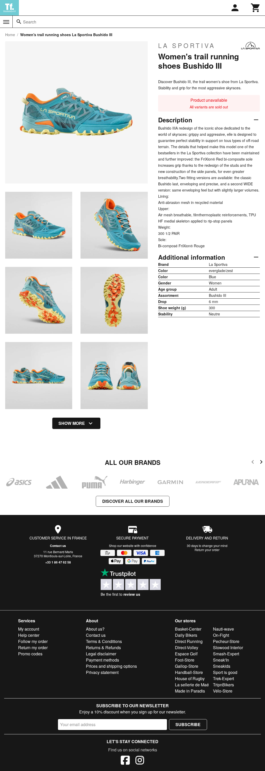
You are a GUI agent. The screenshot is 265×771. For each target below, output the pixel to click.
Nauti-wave (223, 629)
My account (28, 629)
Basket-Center (188, 629)
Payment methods (102, 660)
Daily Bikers (186, 635)
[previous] (252, 462)
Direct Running (189, 641)
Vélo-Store (222, 691)
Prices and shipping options (111, 666)
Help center (28, 635)
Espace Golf (186, 654)
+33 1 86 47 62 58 (58, 562)
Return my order (33, 647)
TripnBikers (223, 685)
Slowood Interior (228, 647)
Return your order (207, 549)
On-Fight (221, 635)
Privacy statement (102, 672)
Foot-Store (184, 660)
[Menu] (6, 22)
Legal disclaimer (101, 654)
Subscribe (188, 724)
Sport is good (225, 672)
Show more (71, 423)
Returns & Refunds (103, 647)
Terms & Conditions (104, 641)
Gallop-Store (186, 666)
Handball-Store (189, 672)
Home (10, 34)
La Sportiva (186, 45)
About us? (95, 629)
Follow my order (33, 641)
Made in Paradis (190, 691)
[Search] (19, 22)
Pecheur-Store (226, 641)
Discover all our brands (132, 501)
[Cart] (256, 8)
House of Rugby (190, 678)
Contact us (58, 546)
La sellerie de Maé (192, 685)
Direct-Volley (186, 647)
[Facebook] (125, 761)
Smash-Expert (226, 654)
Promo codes (30, 654)
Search (29, 22)
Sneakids (221, 666)
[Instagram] (140, 761)
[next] (261, 462)
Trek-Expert (223, 678)
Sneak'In (221, 660)
